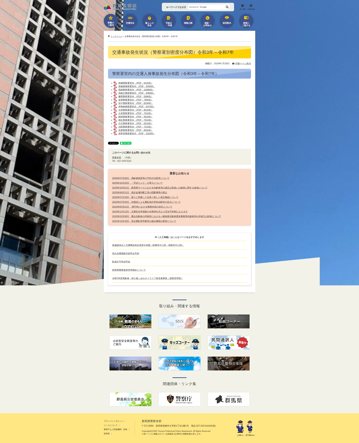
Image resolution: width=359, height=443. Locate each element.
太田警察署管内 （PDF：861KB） (135, 110)
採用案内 (227, 23)
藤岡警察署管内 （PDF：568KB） (135, 96)
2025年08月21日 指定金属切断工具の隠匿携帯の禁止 (139, 192)
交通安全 (130, 23)
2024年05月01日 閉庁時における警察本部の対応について (142, 207)
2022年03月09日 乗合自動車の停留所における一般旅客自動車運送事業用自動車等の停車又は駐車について (166, 216)
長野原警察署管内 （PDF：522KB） (136, 133)
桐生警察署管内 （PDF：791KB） (135, 120)
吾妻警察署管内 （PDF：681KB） (135, 130)
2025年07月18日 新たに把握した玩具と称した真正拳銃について (145, 197)
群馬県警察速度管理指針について (129, 270)
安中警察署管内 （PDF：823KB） (135, 103)
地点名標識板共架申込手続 (125, 253)
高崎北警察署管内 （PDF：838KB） (136, 93)
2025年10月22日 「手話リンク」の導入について (137, 183)
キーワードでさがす (176, 7)
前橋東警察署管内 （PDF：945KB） (136, 86)
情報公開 (188, 23)
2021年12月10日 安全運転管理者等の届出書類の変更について (144, 221)
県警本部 (116, 157)
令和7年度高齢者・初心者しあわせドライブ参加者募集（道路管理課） (147, 278)
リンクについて (111, 425)
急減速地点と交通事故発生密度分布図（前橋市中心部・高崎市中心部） (148, 245)
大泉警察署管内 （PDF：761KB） (135, 113)
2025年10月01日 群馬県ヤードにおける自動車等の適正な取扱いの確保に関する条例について (160, 188)
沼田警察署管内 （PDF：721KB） (135, 127)
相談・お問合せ (207, 24)
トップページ (116, 36)
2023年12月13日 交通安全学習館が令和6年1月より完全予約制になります (150, 211)
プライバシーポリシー (113, 421)
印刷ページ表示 (243, 63)
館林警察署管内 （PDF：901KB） (135, 117)
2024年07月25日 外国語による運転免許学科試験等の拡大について (146, 202)
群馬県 (107, 433)
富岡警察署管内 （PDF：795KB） (135, 100)
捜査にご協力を (246, 24)
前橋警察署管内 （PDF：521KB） (135, 83)
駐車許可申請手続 (121, 262)
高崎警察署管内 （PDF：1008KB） (136, 90)
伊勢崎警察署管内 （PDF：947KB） (136, 106)
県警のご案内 (111, 23)
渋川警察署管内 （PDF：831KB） (135, 123)
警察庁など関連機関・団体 (115, 429)
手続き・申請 (169, 24)
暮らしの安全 (149, 24)
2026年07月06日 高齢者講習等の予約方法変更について (140, 178)
